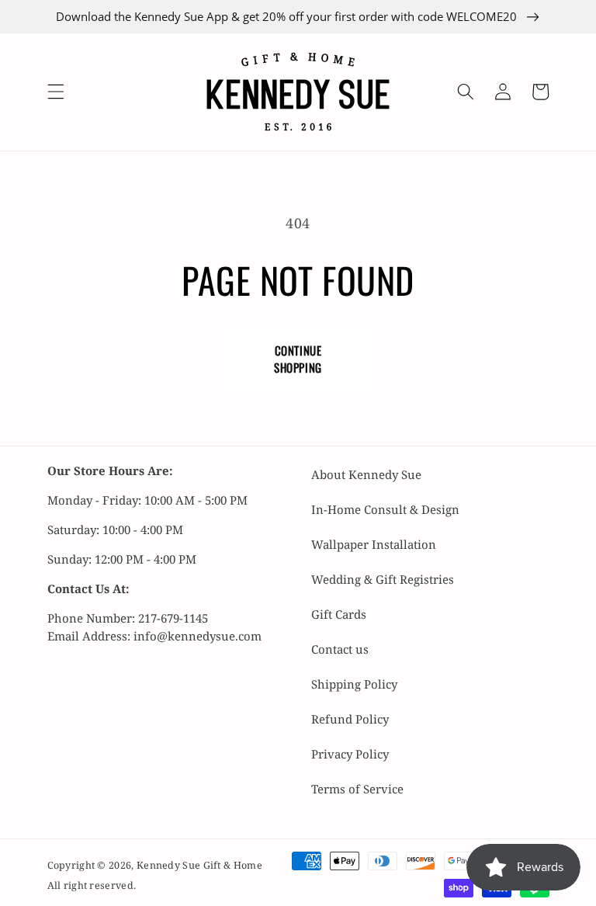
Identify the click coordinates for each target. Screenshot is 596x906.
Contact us (340, 649)
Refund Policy (350, 719)
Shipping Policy (354, 684)
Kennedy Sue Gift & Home (199, 865)
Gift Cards (338, 614)
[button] (55, 91)
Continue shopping (298, 359)
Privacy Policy (350, 754)
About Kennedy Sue (366, 474)
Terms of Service (357, 789)
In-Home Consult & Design (385, 509)
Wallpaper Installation (373, 544)
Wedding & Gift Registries (382, 579)
